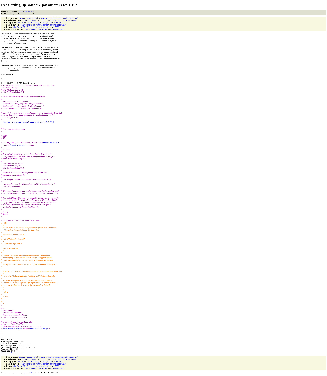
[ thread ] (33, 29)
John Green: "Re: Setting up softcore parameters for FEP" (39, 22)
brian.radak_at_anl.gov (12, 329)
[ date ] (27, 29)
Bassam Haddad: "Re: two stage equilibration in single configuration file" (48, 18)
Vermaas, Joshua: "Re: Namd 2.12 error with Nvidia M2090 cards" (49, 20)
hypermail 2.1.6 (27, 373)
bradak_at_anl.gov (51, 143)
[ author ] (50, 29)
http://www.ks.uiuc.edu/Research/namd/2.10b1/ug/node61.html (28, 122)
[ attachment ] (59, 29)
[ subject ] (42, 29)
